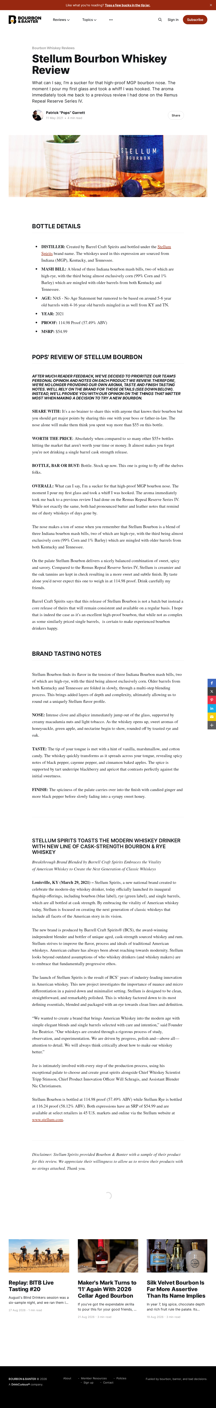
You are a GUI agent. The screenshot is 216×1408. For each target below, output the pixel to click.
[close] (211, 5)
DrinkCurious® (20, 1384)
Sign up (88, 1382)
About (67, 1378)
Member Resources (94, 1378)
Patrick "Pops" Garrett (65, 113)
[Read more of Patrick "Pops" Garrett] (38, 115)
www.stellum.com (47, 1119)
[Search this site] (160, 19)
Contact (108, 1382)
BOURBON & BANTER (22, 1379)
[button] (212, 683)
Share (176, 115)
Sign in (173, 20)
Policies (121, 1378)
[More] (111, 20)
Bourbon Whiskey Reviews (53, 48)
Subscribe (195, 20)
